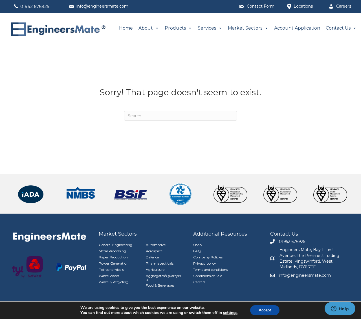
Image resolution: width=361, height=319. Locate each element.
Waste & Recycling (113, 282)
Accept (265, 310)
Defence (152, 257)
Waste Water (109, 276)
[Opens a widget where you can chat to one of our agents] (339, 309)
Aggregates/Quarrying (163, 277)
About (145, 28)
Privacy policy (204, 263)
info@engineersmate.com (102, 6)
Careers (199, 282)
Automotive (156, 245)
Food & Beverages (160, 285)
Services (207, 28)
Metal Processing (112, 251)
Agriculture (155, 269)
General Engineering (115, 245)
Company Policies (208, 257)
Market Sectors (245, 28)
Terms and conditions (210, 269)
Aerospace (154, 251)
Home (126, 28)
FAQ (197, 251)
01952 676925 (34, 6)
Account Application (297, 28)
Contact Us (338, 28)
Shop (197, 245)
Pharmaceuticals (159, 263)
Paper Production (113, 257)
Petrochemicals (111, 269)
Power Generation (114, 263)
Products (175, 28)
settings (230, 312)
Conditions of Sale (207, 276)
